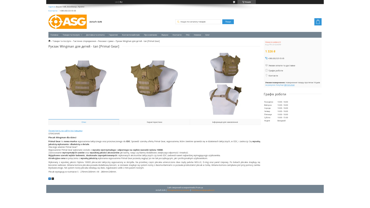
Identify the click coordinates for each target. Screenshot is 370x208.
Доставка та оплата (95, 35)
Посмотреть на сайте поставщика (65, 130)
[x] (53, 179)
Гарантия (113, 35)
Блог (208, 35)
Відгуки (165, 35)
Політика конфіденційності (203, 190)
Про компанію (150, 35)
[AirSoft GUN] (67, 22)
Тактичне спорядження (84, 41)
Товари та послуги (71, 35)
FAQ (187, 35)
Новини (197, 35)
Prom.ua (199, 187)
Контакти (177, 35)
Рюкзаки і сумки (105, 41)
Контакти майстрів (131, 35)
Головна (54, 35)
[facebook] (49, 179)
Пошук (228, 22)
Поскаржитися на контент (178, 190)
